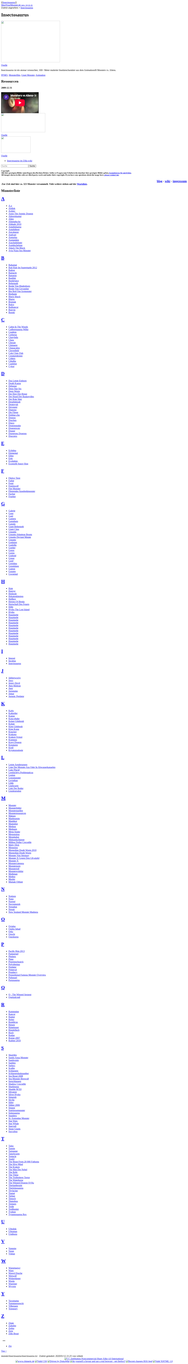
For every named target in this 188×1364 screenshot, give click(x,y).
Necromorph (14, 904)
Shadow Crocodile (17, 1084)
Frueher (12, 496)
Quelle (4, 65)
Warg (11, 1270)
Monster (12, 805)
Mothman (13, 874)
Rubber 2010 (15, 1040)
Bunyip (12, 310)
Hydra (11, 612)
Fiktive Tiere (14, 478)
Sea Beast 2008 (16, 1076)
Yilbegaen (13, 1306)
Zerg (11, 1331)
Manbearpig (14, 818)
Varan (11, 1251)
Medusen (13, 829)
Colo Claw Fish (16, 353)
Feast (11, 483)
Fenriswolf (14, 486)
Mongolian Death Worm (20, 853)
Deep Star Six (15, 388)
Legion (12, 775)
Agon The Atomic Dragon (21, 213)
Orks (11, 931)
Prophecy (13, 972)
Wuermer (13, 1284)
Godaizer (13, 542)
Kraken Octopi (15, 737)
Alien (11, 219)
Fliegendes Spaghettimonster (22, 491)
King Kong (14, 729)
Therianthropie (15, 1185)
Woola (12, 1281)
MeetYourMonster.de (17, 5)
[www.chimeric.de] (25, 1361)
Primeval (13, 969)
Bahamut (13, 265)
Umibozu (13, 1234)
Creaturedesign (15, 356)
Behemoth (13, 283)
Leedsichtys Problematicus (21, 772)
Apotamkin (14, 240)
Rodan (12, 1035)
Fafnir (11, 480)
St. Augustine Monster (19, 1118)
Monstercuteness (16, 863)
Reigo (11, 1019)
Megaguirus (14, 834)
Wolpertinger (15, 1278)
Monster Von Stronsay (19, 855)
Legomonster (15, 778)
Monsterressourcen (17, 813)
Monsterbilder (15, 808)
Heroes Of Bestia (17, 601)
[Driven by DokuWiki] (59, 1361)
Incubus (12, 661)
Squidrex (13, 1115)
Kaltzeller (13, 713)
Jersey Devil (14, 683)
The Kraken (14, 1167)
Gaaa (11, 513)
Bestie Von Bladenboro (19, 286)
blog (159, 181)
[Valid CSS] (41, 1361)
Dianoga (12, 409)
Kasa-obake (14, 718)
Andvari (12, 234)
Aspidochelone (15, 245)
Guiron (12, 569)
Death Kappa (15, 383)
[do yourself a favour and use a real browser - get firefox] (97, 1361)
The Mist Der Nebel (18, 1169)
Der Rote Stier (15, 399)
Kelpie (12, 724)
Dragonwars (14, 428)
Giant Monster (28, 75)
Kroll (11, 747)
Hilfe (11, 607)
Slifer (11, 1102)
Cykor (11, 366)
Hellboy (12, 599)
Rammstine (14, 1011)
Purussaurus (14, 980)
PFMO (4, 75)
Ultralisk (12, 1229)
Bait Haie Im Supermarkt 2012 (23, 267)
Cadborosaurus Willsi (18, 329)
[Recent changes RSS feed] (139, 1361)
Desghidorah (14, 402)
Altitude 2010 (15, 224)
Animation (40, 75)
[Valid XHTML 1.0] (163, 1361)
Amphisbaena (15, 227)
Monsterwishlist (16, 871)
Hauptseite (13, 615)
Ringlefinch (14, 1030)
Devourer (13, 407)
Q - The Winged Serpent (20, 994)
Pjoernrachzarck (16, 961)
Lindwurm (13, 785)
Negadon (13, 907)
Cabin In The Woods (18, 327)
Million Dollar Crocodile (20, 842)
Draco (11, 423)
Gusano (12, 571)
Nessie (12, 909)
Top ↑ (4, 1351)
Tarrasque (13, 1151)
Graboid (12, 555)
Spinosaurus (14, 1113)
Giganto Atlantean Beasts (20, 534)
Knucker (13, 732)
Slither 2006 (14, 1105)
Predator (12, 967)
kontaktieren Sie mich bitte (120, 173)
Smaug (12, 1107)
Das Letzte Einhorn (18, 380)
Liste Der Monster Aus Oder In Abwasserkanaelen (32, 767)
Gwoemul (13, 574)
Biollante (13, 294)
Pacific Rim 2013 (17, 951)
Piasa (11, 959)
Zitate (11, 1323)
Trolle (11, 1206)
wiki (167, 181)
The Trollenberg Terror (19, 1177)
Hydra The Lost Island (19, 609)
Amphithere (14, 229)
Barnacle (13, 273)
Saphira (12, 1063)
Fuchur (12, 494)
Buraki (12, 312)
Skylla (11, 1100)
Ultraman (13, 1231)
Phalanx (12, 956)
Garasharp (13, 521)
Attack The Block (17, 248)
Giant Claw (14, 529)
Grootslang (14, 566)
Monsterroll (14, 868)
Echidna (12, 450)
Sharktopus (14, 1086)
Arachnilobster (15, 242)
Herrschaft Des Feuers (19, 604)
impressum (180, 181)
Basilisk (12, 278)
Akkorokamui (15, 216)
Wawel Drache (15, 1273)
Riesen (12, 1025)
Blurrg (12, 299)
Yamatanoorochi (16, 1303)
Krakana (12, 734)
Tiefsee (12, 1196)
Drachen (12, 420)
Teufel (11, 1159)
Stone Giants (14, 1129)
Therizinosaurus (16, 1188)
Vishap (12, 1253)
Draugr (12, 431)
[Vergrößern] (2, 63)
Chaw (11, 340)
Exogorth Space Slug (18, 463)
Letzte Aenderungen (18, 764)
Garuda (12, 524)
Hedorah (13, 593)
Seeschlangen (15, 1081)
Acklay (12, 211)
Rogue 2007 (14, 1038)
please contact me (111, 175)
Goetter (12, 547)
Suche (32, 166)
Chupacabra (14, 348)
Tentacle (12, 1156)
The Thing (13, 1175)
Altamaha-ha (14, 221)
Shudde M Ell (15, 1089)
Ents (11, 458)
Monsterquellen (16, 810)
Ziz (10, 1346)
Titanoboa (13, 1201)
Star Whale (14, 1123)
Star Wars (13, 1121)
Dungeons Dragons (18, 433)
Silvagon (13, 1092)
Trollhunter (14, 1209)
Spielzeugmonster (17, 1110)
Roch (11, 1032)
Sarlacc (12, 1065)
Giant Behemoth (16, 526)
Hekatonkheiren (16, 596)
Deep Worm (14, 391)
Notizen (12, 896)
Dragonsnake (15, 425)
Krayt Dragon (15, 742)
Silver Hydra (14, 1094)
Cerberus (13, 334)
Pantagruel (13, 954)
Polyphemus (14, 964)
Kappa (12, 716)
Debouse (13, 386)
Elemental (13, 453)
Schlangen (13, 1071)
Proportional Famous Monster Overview (27, 975)
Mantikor (13, 821)
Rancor (12, 1014)
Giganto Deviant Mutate (20, 537)
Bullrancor (13, 307)
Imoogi (12, 658)
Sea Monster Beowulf (19, 1078)
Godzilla (12, 545)
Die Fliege (13, 412)
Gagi (11, 516)
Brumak (12, 302)
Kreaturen (13, 745)
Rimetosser (14, 1027)
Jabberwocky (15, 678)
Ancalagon (14, 232)
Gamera (12, 518)
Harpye (12, 591)
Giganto (12, 540)
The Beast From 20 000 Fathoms (24, 1161)
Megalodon (14, 837)
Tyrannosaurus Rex (18, 1214)
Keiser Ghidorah (16, 721)
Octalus (12, 926)
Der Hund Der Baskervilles (21, 396)
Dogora (12, 417)
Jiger (11, 688)
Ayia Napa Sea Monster (20, 250)
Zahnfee (12, 1325)
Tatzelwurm (14, 1153)
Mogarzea (13, 847)
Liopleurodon (15, 791)
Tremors (12, 1204)
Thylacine (13, 1190)
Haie (11, 588)
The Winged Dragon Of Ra (21, 1183)
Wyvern (12, 1286)
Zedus (11, 1328)
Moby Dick (14, 845)
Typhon (12, 1212)
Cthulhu (12, 361)
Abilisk (12, 208)
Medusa (12, 826)
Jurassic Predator (16, 696)
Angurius (13, 237)
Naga (11, 899)
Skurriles (13, 1055)
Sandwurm (14, 1060)
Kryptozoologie (16, 750)
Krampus (13, 739)
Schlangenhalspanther (19, 1073)
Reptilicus (13, 1022)
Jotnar (11, 693)
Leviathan (13, 780)
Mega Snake (14, 831)
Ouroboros (14, 937)
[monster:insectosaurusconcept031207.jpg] (23, 131)
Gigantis (12, 532)
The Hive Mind (16, 1164)
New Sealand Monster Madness (23, 912)
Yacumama (14, 1301)
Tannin (12, 1148)
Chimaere (13, 345)
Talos (11, 1146)
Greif (11, 561)
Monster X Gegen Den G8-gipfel (24, 858)
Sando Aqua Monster (18, 1057)
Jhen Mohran (15, 685)
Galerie (12, 510)
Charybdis (13, 337)
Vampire (12, 1248)
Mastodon (13, 824)
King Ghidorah (16, 726)
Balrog (12, 270)
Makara (12, 816)
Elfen (11, 456)
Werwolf (13, 1276)
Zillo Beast (14, 1333)
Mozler (12, 879)
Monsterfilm (14, 75)
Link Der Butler (16, 788)
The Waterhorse (16, 1180)
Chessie (12, 342)
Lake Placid (14, 770)
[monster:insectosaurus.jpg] (16, 152)
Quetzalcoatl (14, 997)
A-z (10, 205)
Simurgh (12, 1097)
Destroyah (13, 404)
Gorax (11, 550)
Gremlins (13, 563)
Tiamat (12, 1193)
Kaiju (11, 710)
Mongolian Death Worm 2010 (22, 850)
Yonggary (13, 1308)
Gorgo (12, 553)
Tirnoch (12, 1198)
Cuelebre (13, 363)
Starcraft (12, 1126)
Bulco (11, 304)
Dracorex (13, 436)
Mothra (12, 876)
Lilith (11, 783)
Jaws (11, 680)
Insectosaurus (9, 2)
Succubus (13, 1131)
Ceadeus (12, 332)
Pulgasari (13, 977)
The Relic (13, 1172)
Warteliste (82, 184)
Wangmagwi (14, 1268)
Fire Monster (14, 488)
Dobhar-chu (14, 415)
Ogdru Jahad (14, 929)
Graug (11, 558)
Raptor (12, 1017)
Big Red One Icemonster (20, 291)
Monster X (14, 860)
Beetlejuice (14, 281)
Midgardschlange (17, 839)
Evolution (13, 461)
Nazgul (12, 901)
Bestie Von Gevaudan (19, 288)
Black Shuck (14, 296)
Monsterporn (14, 866)
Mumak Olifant (16, 882)
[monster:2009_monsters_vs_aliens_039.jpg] (30, 61)
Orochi (12, 934)
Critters (12, 358)
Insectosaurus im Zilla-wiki (19, 160)
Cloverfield (14, 350)
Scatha (12, 1068)
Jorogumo (13, 691)
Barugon (13, 275)
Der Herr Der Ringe (18, 394)
